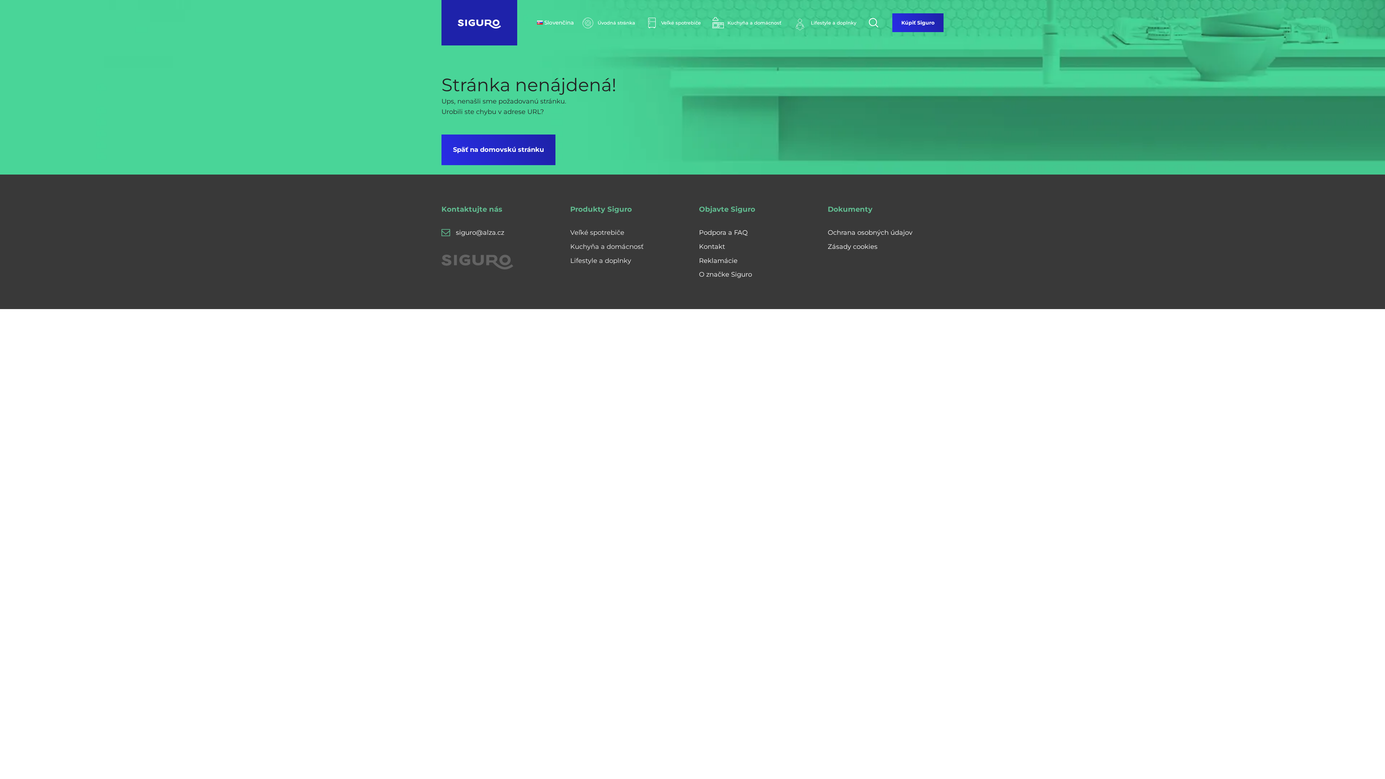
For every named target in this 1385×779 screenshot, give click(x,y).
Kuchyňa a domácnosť (606, 247)
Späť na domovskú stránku (498, 150)
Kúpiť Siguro (918, 22)
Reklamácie (718, 261)
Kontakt (712, 247)
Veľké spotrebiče (597, 233)
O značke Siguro (725, 274)
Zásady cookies (853, 247)
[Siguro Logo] (479, 22)
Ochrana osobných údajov (870, 233)
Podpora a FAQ (723, 233)
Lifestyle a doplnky (600, 261)
